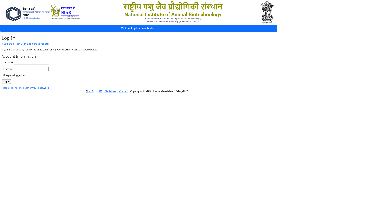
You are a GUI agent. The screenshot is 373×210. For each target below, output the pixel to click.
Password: (7, 69)
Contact (123, 91)
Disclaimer (110, 91)
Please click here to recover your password (25, 87)
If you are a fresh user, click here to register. (26, 43)
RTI (100, 91)
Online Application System (138, 28)
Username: (8, 62)
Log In (90, 91)
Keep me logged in (14, 75)
